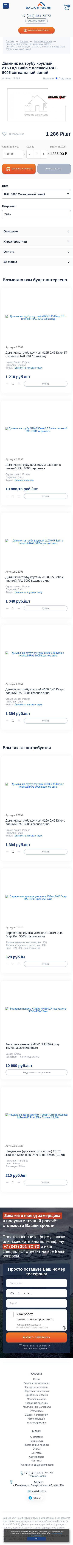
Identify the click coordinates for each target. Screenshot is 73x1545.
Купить (45, 383)
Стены (36, 1379)
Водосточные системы (36, 1391)
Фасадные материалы (36, 1387)
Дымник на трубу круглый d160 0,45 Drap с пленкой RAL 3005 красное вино (35, 691)
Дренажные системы (37, 1395)
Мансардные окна (36, 1399)
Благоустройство (36, 1422)
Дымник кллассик (24, 480)
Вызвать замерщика (36, 1337)
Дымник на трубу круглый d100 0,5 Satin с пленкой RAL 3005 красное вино (34, 578)
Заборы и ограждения (36, 1414)
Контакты (36, 1460)
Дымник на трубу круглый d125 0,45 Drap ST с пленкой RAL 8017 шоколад (36, 354)
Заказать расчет (54, 169)
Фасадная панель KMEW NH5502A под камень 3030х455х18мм (32, 1046)
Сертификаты (36, 1456)
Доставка (36, 1453)
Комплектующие (36, 1418)
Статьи (36, 1448)
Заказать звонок (36, 21)
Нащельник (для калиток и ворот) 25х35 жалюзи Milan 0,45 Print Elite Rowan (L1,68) (35, 1153)
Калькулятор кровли (38, 30)
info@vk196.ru (38, 1491)
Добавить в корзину (22, 169)
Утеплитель (36, 1411)
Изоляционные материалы (37, 1406)
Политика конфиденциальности (37, 1464)
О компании (36, 1437)
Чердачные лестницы (36, 1403)
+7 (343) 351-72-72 (36, 16)
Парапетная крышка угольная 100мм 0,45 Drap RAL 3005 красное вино (34, 934)
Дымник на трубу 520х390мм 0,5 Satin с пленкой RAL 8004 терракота (33, 466)
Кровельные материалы (36, 1383)
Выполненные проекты (36, 1445)
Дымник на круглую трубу (29, 367)
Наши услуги (36, 1441)
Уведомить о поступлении (36, 1072)
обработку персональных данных (36, 1347)
